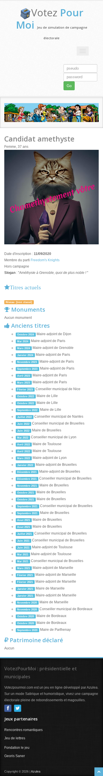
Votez (50, 19)
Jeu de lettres (14, 738)
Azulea (35, 771)
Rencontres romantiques (23, 730)
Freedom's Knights (45, 260)
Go (69, 86)
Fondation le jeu (16, 748)
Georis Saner (14, 756)
